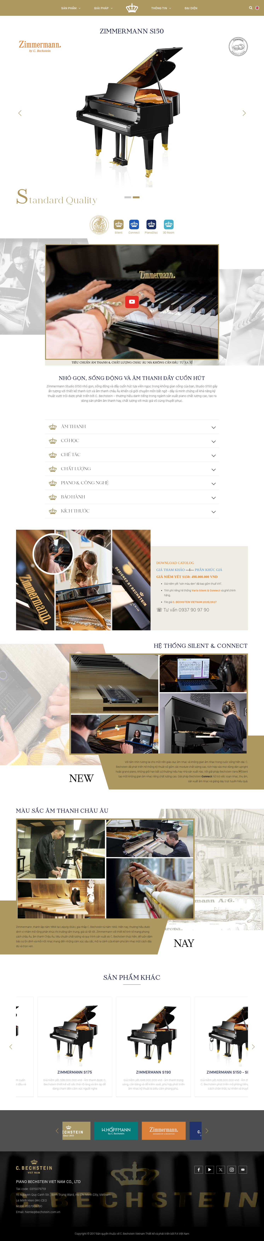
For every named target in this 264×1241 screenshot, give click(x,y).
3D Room (168, 232)
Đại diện (191, 8)
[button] (244, 113)
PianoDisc (151, 232)
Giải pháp (101, 8)
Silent (119, 232)
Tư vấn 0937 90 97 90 (186, 610)
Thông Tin (159, 8)
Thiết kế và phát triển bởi (160, 1233)
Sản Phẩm (69, 8)
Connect (134, 232)
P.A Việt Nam (182, 1233)
